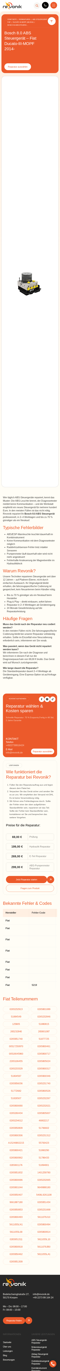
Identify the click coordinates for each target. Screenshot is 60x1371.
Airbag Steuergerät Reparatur (39, 1355)
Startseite (7, 1342)
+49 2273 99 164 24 (43, 1297)
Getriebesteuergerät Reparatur (40, 1362)
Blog (5, 1355)
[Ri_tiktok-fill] (52, 699)
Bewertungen (9, 1359)
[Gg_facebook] (41, 699)
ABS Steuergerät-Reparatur (39, 1341)
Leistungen (8, 1351)
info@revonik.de (14, 752)
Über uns (7, 1346)
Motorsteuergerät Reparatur (39, 1348)
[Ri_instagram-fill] (47, 699)
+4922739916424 (15, 745)
